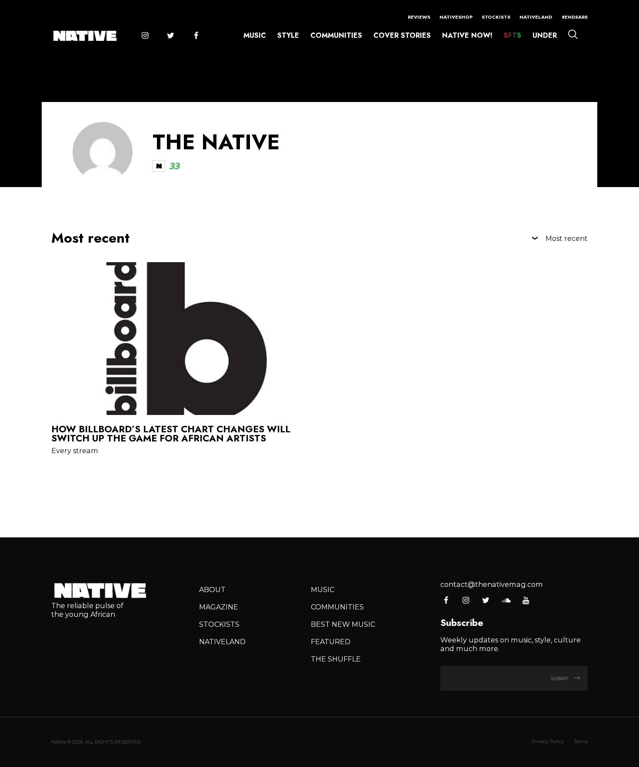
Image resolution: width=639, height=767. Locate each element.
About (212, 589)
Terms (581, 741)
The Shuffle (336, 659)
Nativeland (535, 16)
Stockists (496, 16)
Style (288, 35)
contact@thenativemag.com (491, 584)
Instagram (145, 36)
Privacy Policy (548, 741)
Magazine (218, 606)
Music (254, 35)
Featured (330, 641)
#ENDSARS (575, 16)
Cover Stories (402, 35)
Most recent (567, 238)
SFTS (512, 35)
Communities (336, 35)
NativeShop (456, 16)
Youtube (525, 601)
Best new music (343, 624)
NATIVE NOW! (467, 35)
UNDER (544, 35)
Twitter (170, 36)
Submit (560, 678)
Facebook (196, 36)
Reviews (419, 16)
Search (573, 34)
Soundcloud (505, 601)
